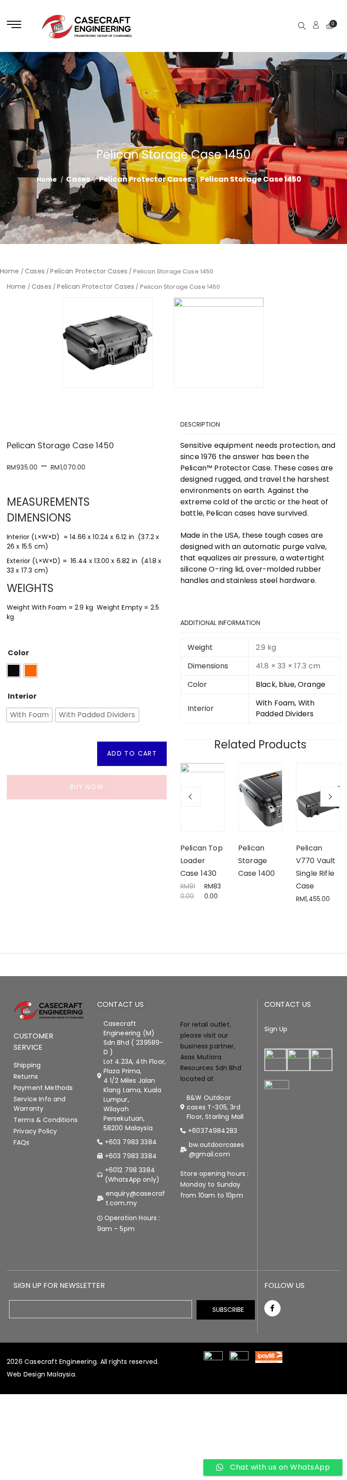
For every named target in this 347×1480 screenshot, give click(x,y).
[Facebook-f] (272, 1308)
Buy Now (87, 786)
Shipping (27, 1065)
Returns (26, 1076)
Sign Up (276, 1029)
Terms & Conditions (46, 1119)
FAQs (22, 1142)
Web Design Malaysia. (41, 1374)
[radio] (13, 670)
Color (18, 653)
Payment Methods (43, 1087)
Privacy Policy (35, 1131)
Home (9, 271)
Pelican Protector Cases (145, 179)
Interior (22, 696)
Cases (78, 179)
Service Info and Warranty (40, 1104)
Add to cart (132, 753)
